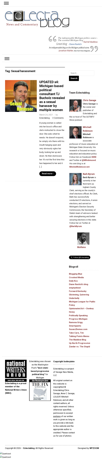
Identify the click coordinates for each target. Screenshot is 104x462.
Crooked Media (76, 277)
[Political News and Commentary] (37, 19)
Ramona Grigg (76, 322)
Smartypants (75, 326)
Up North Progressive (79, 343)
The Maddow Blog (77, 340)
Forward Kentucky (77, 291)
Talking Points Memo (79, 336)
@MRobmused (89, 160)
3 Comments (58, 118)
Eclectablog (44, 118)
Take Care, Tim (76, 333)
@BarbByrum (75, 226)
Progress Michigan (78, 319)
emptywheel (75, 288)
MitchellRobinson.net (79, 167)
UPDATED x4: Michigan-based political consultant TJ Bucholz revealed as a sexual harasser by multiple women (52, 96)
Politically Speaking (78, 315)
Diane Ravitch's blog (78, 284)
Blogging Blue (75, 274)
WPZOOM (94, 448)
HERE (93, 157)
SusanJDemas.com (78, 329)
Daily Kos (73, 281)
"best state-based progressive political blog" (40, 371)
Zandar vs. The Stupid (79, 346)
